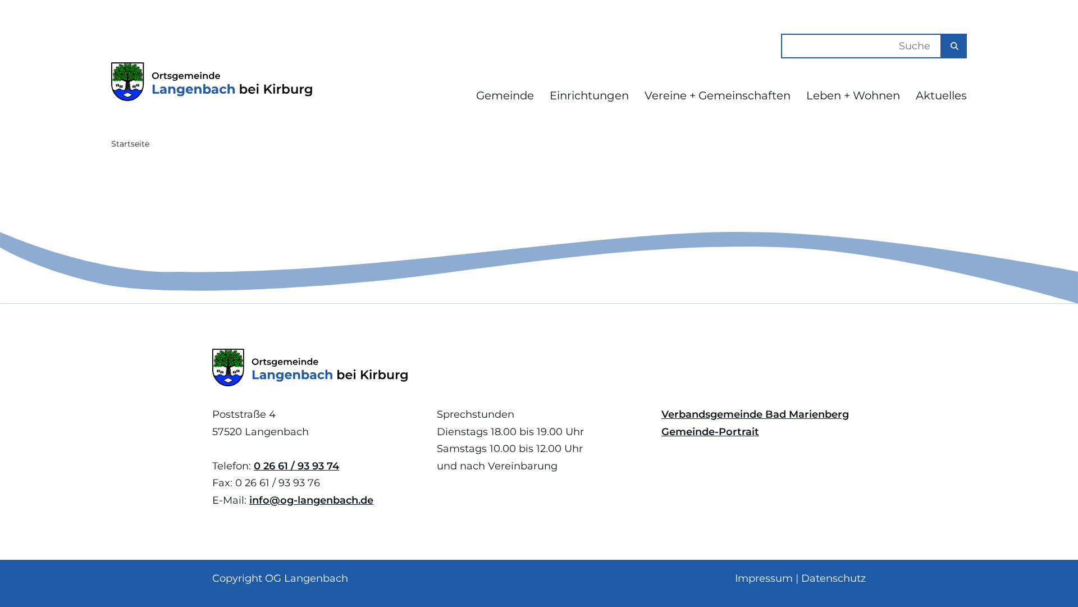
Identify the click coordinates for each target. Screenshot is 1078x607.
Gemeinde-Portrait (710, 432)
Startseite (130, 144)
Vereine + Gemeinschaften (718, 95)
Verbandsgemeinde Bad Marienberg (755, 414)
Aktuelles (941, 95)
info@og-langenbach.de (311, 500)
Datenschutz (833, 578)
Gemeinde (505, 95)
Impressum (764, 578)
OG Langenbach (306, 578)
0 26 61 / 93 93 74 (296, 466)
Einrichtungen (589, 95)
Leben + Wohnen (853, 95)
